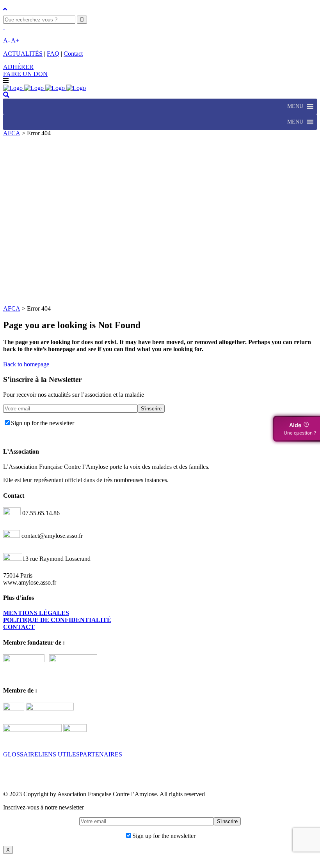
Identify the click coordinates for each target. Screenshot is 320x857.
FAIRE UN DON (25, 74)
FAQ (53, 53)
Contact (73, 53)
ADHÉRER (18, 67)
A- (6, 40)
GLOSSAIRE (20, 754)
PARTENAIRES (101, 754)
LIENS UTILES (59, 754)
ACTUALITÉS (23, 53)
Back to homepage (26, 364)
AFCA (11, 133)
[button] (295, 106)
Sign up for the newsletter (42, 423)
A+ (15, 40)
